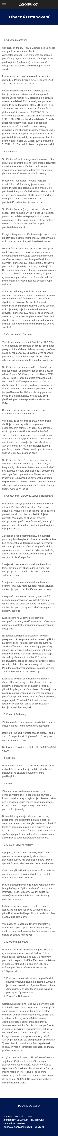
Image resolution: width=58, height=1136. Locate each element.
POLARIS (8, 1116)
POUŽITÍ (19, 1116)
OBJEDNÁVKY (37, 1120)
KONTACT (39, 1127)
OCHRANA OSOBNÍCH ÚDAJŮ (18, 1127)
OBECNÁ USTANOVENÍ (14, 1123)
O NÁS (29, 1116)
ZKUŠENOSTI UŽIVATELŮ (16, 1120)
